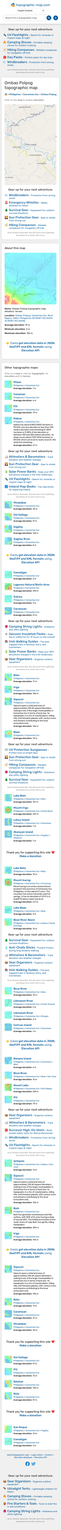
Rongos (44, 1016)
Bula (43, 911)
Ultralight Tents (18, 1488)
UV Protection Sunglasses (28, 749)
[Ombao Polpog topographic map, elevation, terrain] (30, 278)
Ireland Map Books (22, 486)
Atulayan (17, 838)
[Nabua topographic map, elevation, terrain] (8, 431)
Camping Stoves (19, 42)
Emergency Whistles (24, 202)
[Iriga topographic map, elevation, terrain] (8, 690)
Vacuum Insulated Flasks (27, 634)
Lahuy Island (21, 819)
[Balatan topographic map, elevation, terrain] (8, 1384)
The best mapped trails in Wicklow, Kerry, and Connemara (29, 644)
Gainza (17, 596)
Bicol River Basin (24, 919)
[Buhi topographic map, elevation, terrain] (8, 1218)
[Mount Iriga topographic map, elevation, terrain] (8, 810)
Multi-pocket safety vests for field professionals (31, 1131)
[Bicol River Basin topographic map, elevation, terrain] (8, 924)
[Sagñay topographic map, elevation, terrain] (8, 529)
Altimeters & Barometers (27, 456)
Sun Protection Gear (24, 217)
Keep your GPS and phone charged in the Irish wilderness (31, 473)
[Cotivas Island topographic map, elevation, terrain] (8, 1028)
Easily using (32, 346)
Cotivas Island (22, 1025)
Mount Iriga (20, 807)
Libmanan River (23, 1000)
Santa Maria (47, 811)
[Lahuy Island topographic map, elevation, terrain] (8, 822)
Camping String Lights (25, 626)
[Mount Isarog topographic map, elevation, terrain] (8, 891)
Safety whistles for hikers (28, 204)
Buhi (43, 799)
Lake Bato (19, 868)
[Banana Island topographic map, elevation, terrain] (8, 1063)
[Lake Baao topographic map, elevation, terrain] (8, 910)
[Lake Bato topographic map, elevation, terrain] (8, 871)
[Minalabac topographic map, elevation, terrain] (8, 505)
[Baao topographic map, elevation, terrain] (8, 735)
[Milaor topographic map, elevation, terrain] (8, 385)
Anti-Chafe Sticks (22, 947)
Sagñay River (21, 539)
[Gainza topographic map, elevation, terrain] (8, 599)
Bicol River (20, 988)
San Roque (20, 1427)
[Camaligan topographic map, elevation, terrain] (8, 575)
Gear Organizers (20, 659)
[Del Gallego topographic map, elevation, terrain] (8, 517)
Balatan (18, 1381)
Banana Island (22, 1058)
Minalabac (19, 502)
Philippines (18, 385)
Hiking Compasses (20, 50)
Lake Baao (19, 907)
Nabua (17, 418)
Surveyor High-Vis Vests (26, 1130)
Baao (16, 732)
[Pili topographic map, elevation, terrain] (8, 409)
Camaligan (20, 572)
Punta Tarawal (48, 1004)
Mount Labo (21, 1085)
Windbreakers (17, 62)
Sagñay (18, 526)
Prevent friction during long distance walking (31, 949)
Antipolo (18, 1161)
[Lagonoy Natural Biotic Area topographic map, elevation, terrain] (8, 587)
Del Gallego (20, 514)
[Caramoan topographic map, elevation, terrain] (8, 611)
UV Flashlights (17, 35)
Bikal (15, 1064)
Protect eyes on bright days (23, 752)
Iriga (16, 687)
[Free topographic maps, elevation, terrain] (6, 94)
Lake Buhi (19, 795)
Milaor (17, 382)
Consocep (46, 883)
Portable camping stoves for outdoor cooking (29, 44)
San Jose (51, 1076)
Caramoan (20, 608)
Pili (15, 406)
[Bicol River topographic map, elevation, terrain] (8, 991)
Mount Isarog (21, 880)
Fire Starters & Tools (22, 1503)
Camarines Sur (32, 385)
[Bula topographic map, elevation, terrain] (8, 1396)
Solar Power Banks (22, 471)
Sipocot (18, 699)
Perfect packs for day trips (39, 57)
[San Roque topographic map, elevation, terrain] (8, 1430)
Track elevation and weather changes (31, 458)
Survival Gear (18, 210)
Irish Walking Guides (23, 641)
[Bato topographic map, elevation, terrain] (8, 678)
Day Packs (15, 57)
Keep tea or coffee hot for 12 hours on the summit (32, 635)
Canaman (19, 394)
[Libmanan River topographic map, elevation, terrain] (8, 1003)
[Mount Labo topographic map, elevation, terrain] (8, 1088)
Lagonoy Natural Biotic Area (31, 584)
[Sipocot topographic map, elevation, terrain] (8, 712)
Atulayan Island (23, 832)
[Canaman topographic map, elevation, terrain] (8, 397)
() (29, 318)
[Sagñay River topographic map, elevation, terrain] (8, 541)
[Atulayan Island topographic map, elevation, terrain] (8, 836)
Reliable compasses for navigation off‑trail (27, 226)
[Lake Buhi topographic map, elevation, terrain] (8, 798)
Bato (16, 675)
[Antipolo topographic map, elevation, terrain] (8, 1165)
